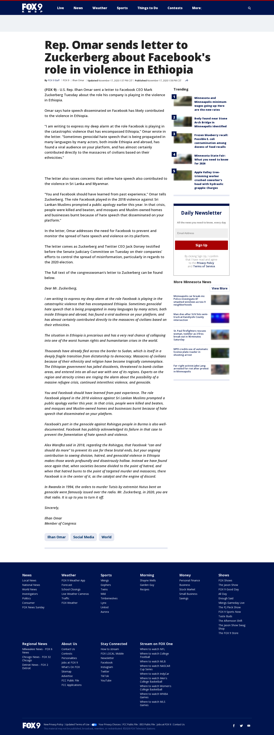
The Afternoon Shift (230, 620)
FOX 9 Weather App (73, 580)
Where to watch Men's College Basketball (153, 679)
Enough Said (225, 598)
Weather (69, 575)
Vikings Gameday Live (231, 603)
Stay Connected (114, 643)
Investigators (30, 594)
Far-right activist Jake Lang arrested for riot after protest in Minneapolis (191, 368)
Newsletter (107, 658)
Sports (106, 575)
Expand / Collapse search (249, 8)
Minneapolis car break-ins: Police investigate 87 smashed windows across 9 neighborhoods (189, 300)
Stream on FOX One (156, 643)
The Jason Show (228, 585)
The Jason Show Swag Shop (231, 626)
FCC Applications (72, 685)
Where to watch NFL (152, 649)
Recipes (144, 589)
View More (220, 288)
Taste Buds (225, 616)
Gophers (106, 585)
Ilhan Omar (78, 80)
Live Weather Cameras (75, 594)
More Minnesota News (192, 282)
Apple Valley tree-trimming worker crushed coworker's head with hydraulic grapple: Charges (208, 180)
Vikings (105, 580)
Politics (26, 598)
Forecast (67, 585)
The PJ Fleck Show (229, 607)
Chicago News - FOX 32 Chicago (36, 658)
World (106, 537)
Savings (183, 598)
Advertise (67, 676)
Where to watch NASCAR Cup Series (155, 667)
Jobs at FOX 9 (70, 662)
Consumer (28, 603)
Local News (29, 580)
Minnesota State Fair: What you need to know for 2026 (211, 159)
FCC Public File (70, 680)
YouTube (106, 680)
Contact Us (68, 649)
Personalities (69, 658)
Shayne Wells (148, 580)
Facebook (107, 662)
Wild (103, 594)
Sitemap (66, 671)
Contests (67, 653)
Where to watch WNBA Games (154, 695)
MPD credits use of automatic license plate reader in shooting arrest (191, 351)
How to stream (110, 649)
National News (31, 585)
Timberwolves (109, 598)
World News (29, 589)
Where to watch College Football (154, 655)
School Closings (71, 589)
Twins (104, 589)
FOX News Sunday (33, 607)
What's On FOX (71, 667)
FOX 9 (66, 80)
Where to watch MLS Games (152, 703)
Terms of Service (204, 266)
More (196, 8)
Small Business (188, 594)
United (104, 607)
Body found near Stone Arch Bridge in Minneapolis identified (210, 122)
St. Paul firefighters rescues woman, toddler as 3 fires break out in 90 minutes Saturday (190, 335)
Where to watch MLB (153, 661)
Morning (147, 575)
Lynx (103, 603)
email (249, 726)
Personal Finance (189, 580)
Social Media (83, 537)
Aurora (105, 611)
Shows (223, 575)
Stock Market (187, 589)
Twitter (105, 671)
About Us (69, 643)
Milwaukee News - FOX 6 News (37, 650)
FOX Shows (225, 580)
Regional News (34, 643)
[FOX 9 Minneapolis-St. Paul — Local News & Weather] (34, 8)
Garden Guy (147, 585)
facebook (234, 726)
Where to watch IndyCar (154, 673)
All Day (222, 594)
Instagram (107, 667)
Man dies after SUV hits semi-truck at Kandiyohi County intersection (191, 317)
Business (184, 585)
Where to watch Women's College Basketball (155, 687)
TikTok (105, 676)
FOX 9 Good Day (228, 589)
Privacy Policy (205, 263)
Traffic (65, 598)
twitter (241, 726)
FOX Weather (70, 603)
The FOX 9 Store (228, 633)
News (27, 575)
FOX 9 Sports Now (229, 611)
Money (185, 575)
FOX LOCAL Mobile (112, 653)
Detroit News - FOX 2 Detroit (35, 666)
